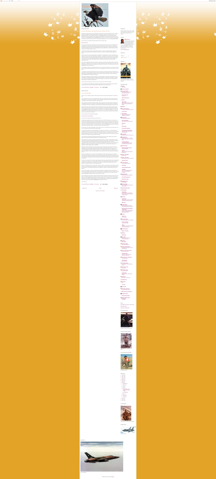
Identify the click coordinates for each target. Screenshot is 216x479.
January (124, 396)
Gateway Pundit (124, 145)
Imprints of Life (124, 155)
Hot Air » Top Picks (125, 157)
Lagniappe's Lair (125, 181)
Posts (123, 55)
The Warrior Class (125, 269)
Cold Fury (123, 123)
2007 (123, 382)
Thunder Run (124, 272)
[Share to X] (104, 87)
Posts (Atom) (102, 190)
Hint (122, 282)
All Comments (124, 57)
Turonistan (124, 281)
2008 (123, 380)
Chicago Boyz (124, 117)
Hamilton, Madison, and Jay (127, 147)
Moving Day (123, 267)
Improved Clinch (125, 160)
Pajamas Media (124, 204)
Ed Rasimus (128, 39)
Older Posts (116, 188)
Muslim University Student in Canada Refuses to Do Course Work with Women (127, 103)
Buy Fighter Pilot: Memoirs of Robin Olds (127, 304)
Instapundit (124, 165)
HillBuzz (123, 150)
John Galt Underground (126, 177)
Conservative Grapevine (126, 128)
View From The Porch (125, 288)
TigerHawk (123, 276)
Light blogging (124, 241)
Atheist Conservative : (125, 97)
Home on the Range (125, 154)
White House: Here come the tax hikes (127, 158)
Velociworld (124, 286)
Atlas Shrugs (124, 101)
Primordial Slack (125, 219)
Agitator (123, 86)
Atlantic (123, 99)
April (123, 387)
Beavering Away (124, 261)
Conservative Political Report (127, 130)
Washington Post (125, 293)
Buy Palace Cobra (124, 306)
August (124, 384)
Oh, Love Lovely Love (125, 251)
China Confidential (125, 120)
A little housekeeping (125, 148)
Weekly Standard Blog (126, 295)
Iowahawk (123, 169)
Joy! (122, 124)
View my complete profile (125, 49)
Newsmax (123, 196)
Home (100, 188)
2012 (123, 375)
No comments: (96, 87)
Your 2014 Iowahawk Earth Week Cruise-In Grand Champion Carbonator (127, 171)
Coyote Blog (124, 134)
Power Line (124, 216)
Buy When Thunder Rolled (125, 307)
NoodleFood (124, 198)
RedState (123, 232)
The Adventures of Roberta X (127, 257)
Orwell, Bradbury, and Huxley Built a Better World (95, 31)
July (123, 386)
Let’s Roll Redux (86, 93)
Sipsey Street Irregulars (126, 246)
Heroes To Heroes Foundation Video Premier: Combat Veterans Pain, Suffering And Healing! (127, 211)
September (125, 383)
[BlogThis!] (103, 87)
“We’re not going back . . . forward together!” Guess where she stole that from (127, 139)
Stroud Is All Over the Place (127, 250)
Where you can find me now (126, 277)
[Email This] (102, 87)
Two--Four (123, 284)
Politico (123, 214)
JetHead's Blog (124, 174)
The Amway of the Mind (125, 244)
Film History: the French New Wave (127, 121)
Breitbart (123, 106)
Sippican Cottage (125, 243)
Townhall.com (124, 279)
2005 (123, 400)
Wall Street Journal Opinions (127, 291)
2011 (123, 376)
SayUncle (123, 240)
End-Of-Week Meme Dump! (126, 289)
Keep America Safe (125, 179)
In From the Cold (125, 162)
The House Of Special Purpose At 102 (127, 109)
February (124, 395)
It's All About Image (125, 258)
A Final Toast (124, 95)
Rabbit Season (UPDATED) (126, 118)
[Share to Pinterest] (107, 87)
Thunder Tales (91, 6)
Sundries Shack (124, 253)
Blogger (112, 476)
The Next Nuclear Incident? (126, 163)
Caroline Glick (124, 111)
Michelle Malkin (124, 184)
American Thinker (125, 91)
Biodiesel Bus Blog (85, 42)
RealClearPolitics (125, 228)
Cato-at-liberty (124, 113)
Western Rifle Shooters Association (126, 298)
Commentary (124, 126)
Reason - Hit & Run (125, 230)
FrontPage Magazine (125, 141)
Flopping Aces (124, 137)
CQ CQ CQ (123, 299)
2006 (123, 398)
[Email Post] (101, 87)
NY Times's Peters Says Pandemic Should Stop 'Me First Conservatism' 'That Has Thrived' (127, 194)
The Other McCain (125, 263)
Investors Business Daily (126, 167)
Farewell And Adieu (125, 270)
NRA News (123, 202)
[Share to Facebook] (106, 87)
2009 (123, 379)
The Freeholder (124, 260)
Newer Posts (84, 188)
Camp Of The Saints (125, 108)
